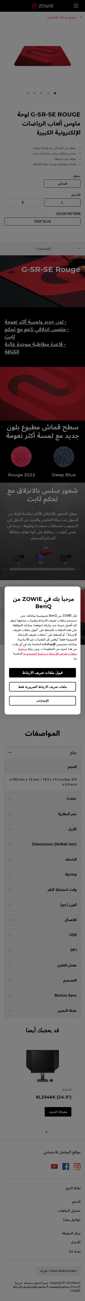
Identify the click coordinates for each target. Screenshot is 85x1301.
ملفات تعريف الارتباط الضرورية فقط (42, 687)
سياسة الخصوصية (34, 653)
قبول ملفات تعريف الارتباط (42, 672)
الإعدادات (42, 701)
